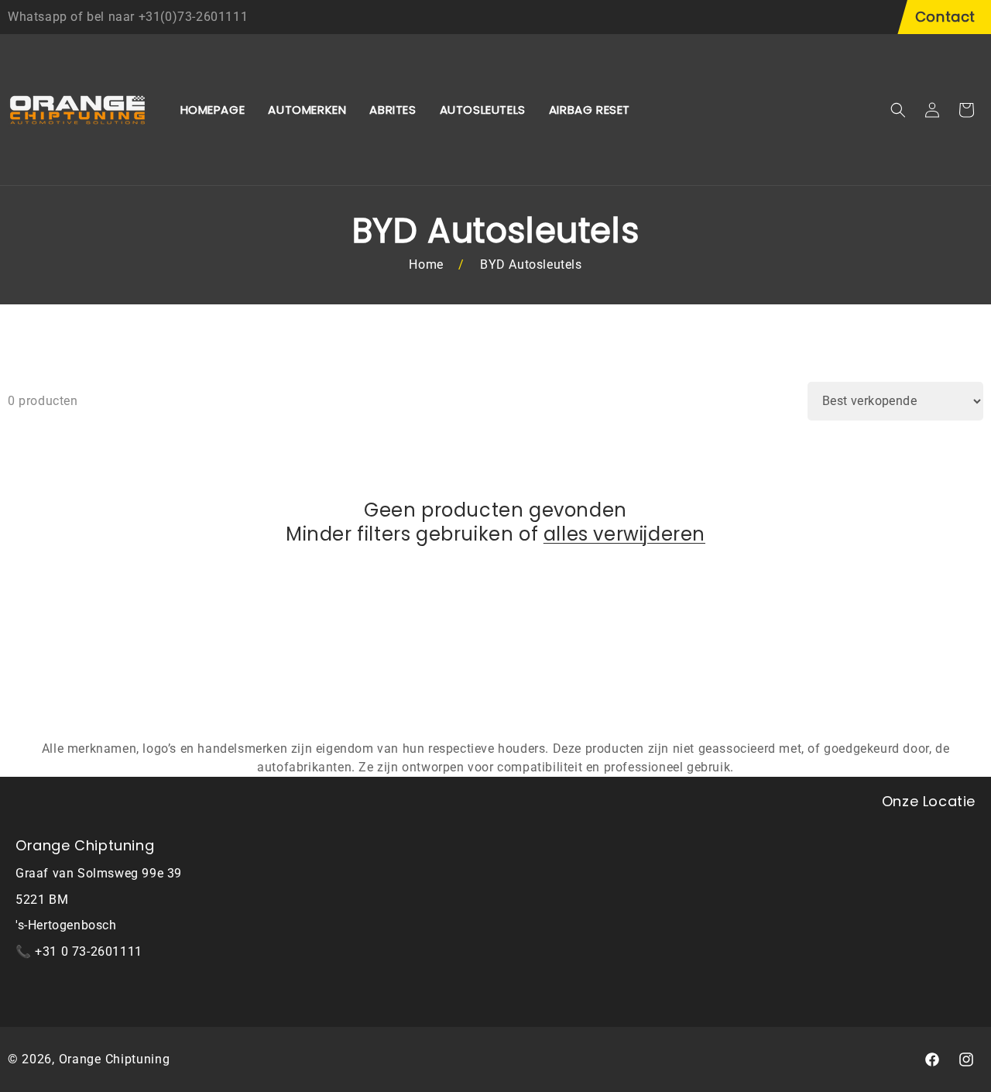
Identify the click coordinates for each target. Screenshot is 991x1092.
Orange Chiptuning (114, 1059)
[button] (898, 110)
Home (426, 264)
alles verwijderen (624, 534)
